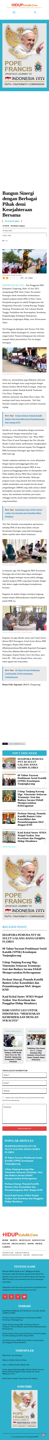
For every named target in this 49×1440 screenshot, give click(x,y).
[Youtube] (24, 1296)
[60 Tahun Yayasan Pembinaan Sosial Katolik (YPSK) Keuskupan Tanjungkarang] (9, 780)
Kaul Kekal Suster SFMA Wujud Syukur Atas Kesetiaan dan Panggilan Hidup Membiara (32, 837)
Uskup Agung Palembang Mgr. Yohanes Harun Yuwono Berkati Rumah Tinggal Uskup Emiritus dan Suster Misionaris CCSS (23, 1372)
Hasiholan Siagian (18, 226)
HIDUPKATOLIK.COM (13, 285)
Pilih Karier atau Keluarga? (12, 1355)
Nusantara (12, 221)
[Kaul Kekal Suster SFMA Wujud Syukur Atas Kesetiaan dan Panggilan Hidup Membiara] (9, 837)
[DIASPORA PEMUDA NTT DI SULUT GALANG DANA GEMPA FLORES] (9, 763)
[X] (10, 244)
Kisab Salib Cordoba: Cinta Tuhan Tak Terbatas (20, 1378)
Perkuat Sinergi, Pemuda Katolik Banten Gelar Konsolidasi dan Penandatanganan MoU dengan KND (32, 819)
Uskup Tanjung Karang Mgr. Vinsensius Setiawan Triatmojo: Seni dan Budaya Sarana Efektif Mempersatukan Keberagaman (32, 798)
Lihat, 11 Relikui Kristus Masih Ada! (15, 1365)
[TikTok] (17, 1296)
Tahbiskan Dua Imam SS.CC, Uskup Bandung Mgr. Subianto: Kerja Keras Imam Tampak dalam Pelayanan (36, 1054)
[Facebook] (4, 244)
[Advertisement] (24, 120)
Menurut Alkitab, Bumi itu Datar (14, 1360)
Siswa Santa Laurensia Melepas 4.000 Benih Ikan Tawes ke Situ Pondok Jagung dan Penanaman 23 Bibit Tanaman (13, 1056)
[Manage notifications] (43, 1435)
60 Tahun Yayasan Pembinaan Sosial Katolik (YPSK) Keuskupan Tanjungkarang (32, 779)
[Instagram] (11, 1296)
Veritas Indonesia (9, 847)
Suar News (7, 1208)
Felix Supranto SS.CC (17, 743)
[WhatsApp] (15, 244)
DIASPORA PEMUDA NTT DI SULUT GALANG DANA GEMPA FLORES (30, 763)
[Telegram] (21, 244)
